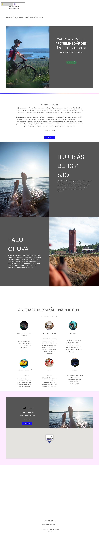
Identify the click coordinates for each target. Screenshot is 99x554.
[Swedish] (7, 4)
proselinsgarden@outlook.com (27, 415)
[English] (19, 4)
